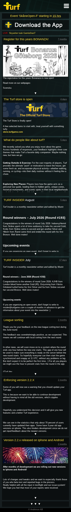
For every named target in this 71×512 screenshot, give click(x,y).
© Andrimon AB (35, 509)
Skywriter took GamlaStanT (22, 33)
